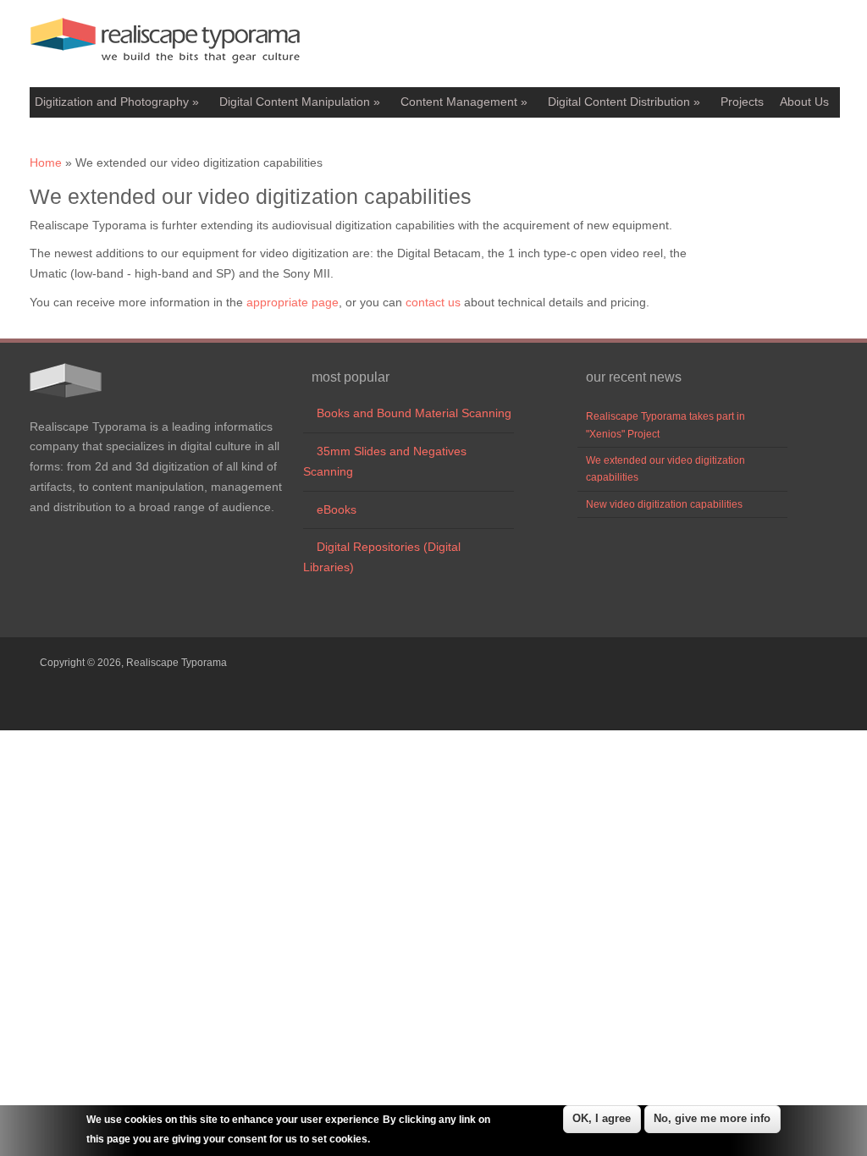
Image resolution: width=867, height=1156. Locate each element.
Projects (742, 101)
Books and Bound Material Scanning (407, 413)
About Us (804, 101)
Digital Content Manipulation (299, 101)
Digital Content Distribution (624, 101)
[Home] (165, 67)
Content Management (463, 101)
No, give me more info (712, 1118)
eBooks (329, 509)
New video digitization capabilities (664, 504)
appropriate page (292, 302)
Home (46, 162)
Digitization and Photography (117, 101)
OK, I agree (601, 1118)
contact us (433, 302)
